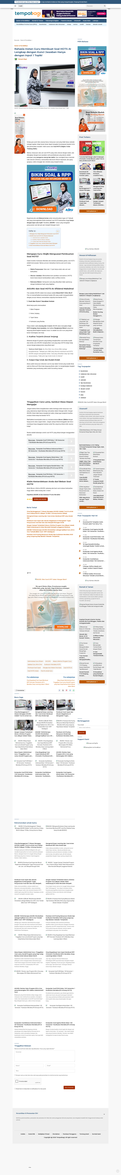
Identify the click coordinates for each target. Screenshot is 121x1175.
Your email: (81, 725)
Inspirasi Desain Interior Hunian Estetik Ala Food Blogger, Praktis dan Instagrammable (91, 621)
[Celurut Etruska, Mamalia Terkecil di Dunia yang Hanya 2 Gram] (85, 302)
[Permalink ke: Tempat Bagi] (15, 59)
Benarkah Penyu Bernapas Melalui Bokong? (85, 346)
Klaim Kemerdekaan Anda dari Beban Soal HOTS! (42, 245)
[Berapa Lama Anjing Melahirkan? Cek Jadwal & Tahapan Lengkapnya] (92, 285)
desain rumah (97, 24)
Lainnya (95, 20)
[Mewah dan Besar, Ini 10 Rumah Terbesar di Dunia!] (85, 629)
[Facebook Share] (59, 690)
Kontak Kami (96, 1134)
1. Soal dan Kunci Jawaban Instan (40, 237)
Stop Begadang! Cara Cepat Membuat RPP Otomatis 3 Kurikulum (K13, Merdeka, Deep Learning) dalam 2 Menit (38, 680)
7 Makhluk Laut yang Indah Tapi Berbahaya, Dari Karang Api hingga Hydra (84, 332)
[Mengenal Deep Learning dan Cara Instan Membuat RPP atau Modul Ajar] (44, 705)
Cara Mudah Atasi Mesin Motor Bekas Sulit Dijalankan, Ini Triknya (84, 479)
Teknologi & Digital (52, 20)
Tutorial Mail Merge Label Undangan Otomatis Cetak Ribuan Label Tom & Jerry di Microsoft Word (91, 158)
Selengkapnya (91, 211)
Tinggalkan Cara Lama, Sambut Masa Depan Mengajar (43, 243)
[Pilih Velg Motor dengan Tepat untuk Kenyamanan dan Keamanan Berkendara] (85, 491)
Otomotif (77, 20)
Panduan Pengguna (69, 1134)
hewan (88, 24)
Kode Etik (31, 1134)
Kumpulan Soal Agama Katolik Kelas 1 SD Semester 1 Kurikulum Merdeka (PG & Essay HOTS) (94, 530)
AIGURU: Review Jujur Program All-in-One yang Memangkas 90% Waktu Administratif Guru (64, 754)
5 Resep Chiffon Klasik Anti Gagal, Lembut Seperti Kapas (93, 567)
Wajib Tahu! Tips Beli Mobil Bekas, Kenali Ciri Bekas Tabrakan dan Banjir (85, 463)
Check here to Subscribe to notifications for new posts (31, 1089)
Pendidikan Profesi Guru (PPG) (26, 24)
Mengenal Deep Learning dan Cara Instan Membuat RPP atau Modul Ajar (50, 517)
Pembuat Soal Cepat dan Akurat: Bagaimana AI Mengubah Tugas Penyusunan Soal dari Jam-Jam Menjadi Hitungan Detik (49, 521)
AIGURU (48, 661)
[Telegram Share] (70, 690)
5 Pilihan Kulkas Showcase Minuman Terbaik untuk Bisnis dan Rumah (93, 575)
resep (69, 24)
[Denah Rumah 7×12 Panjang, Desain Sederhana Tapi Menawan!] (85, 666)
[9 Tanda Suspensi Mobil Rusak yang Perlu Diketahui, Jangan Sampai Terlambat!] (99, 473)
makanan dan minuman (57, 24)
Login (20, 6)
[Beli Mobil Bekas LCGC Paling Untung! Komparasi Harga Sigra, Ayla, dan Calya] (92, 436)
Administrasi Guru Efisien (35, 661)
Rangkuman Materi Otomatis (52, 668)
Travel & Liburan (66, 20)
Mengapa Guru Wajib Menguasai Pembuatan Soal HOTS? (44, 233)
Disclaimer (56, 1134)
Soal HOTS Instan (33, 671)
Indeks (23, 1134)
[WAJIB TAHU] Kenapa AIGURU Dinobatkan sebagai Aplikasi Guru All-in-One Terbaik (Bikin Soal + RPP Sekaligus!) (51, 531)
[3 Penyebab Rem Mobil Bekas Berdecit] (99, 455)
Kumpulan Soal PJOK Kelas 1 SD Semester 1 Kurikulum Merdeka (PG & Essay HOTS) (23, 774)
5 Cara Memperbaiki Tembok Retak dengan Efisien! (98, 654)
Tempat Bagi (22, 59)
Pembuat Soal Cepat (34, 668)
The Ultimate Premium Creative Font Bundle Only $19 (98, 173)
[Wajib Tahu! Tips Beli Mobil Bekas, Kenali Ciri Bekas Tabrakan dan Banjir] (85, 456)
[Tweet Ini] (63, 690)
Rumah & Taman (37, 20)
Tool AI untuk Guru (46, 671)
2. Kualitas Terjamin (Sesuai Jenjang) (41, 239)
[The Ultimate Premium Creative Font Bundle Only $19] (99, 166)
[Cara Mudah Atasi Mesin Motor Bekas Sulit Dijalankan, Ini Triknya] (85, 472)
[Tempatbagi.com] (27, 13)
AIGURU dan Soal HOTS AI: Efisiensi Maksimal (41, 235)
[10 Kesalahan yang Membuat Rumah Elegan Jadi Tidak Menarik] (99, 666)
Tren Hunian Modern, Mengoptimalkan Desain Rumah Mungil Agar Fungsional (85, 658)
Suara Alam (86, 20)
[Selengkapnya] (104, 1114)
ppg (82, 395)
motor (75, 24)
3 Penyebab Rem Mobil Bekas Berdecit (99, 461)
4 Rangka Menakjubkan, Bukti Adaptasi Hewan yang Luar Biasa (98, 330)
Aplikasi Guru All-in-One (35, 664)
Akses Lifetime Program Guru (62, 661)
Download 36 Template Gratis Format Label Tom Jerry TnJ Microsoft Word (84, 173)
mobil (82, 24)
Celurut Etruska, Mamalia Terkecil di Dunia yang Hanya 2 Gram (85, 310)
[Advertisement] (8, 34)
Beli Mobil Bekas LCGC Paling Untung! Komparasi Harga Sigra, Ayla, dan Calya (91, 447)
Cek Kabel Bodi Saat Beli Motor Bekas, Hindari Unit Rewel (98, 497)
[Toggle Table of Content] (57, 231)
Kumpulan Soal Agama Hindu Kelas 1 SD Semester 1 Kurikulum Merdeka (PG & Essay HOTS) (65, 774)
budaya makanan (86, 386)
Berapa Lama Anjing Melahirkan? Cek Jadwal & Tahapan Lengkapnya (91, 294)
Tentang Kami (84, 1134)
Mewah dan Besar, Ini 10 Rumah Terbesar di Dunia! (85, 636)
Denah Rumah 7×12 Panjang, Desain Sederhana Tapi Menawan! (84, 674)
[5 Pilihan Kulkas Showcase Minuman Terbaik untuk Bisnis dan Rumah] (99, 630)
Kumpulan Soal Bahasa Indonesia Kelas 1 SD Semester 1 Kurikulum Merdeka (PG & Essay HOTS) (43, 774)
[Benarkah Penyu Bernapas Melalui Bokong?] (85, 340)
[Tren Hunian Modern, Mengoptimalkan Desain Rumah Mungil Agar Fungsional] (85, 648)
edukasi (83, 397)
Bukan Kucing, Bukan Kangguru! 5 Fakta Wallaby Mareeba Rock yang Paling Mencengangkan (99, 314)
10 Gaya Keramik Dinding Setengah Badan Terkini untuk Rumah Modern (93, 545)
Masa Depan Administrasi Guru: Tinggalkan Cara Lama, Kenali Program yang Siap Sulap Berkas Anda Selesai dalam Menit (23, 754)
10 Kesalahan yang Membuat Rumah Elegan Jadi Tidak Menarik (98, 674)
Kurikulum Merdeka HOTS (52, 664)
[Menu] (15, 5)
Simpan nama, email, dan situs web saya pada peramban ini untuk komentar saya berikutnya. (42, 1075)
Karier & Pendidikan (23, 20)
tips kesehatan (86, 383)
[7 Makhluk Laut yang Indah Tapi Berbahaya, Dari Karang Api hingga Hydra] (85, 323)
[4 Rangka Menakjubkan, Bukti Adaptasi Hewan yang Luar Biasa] (99, 322)
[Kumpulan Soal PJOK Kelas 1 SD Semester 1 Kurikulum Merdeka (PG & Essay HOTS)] (23, 765)
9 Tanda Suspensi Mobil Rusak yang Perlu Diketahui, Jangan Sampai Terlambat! (99, 481)
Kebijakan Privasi (43, 1134)
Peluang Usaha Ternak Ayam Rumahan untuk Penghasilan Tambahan (98, 350)
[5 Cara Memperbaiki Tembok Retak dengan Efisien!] (99, 646)
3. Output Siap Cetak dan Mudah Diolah (41, 241)
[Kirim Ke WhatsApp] (73, 690)
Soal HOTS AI (68, 668)
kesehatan (43, 24)
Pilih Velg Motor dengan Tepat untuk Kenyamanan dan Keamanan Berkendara (84, 499)
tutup (12, 8)
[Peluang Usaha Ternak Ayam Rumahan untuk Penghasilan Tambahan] (99, 342)
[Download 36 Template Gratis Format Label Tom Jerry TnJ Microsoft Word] (85, 166)
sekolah (83, 380)
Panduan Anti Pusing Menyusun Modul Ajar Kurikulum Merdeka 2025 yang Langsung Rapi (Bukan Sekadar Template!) (50, 535)
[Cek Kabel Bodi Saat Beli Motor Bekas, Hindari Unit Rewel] (99, 490)
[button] (105, 5)
